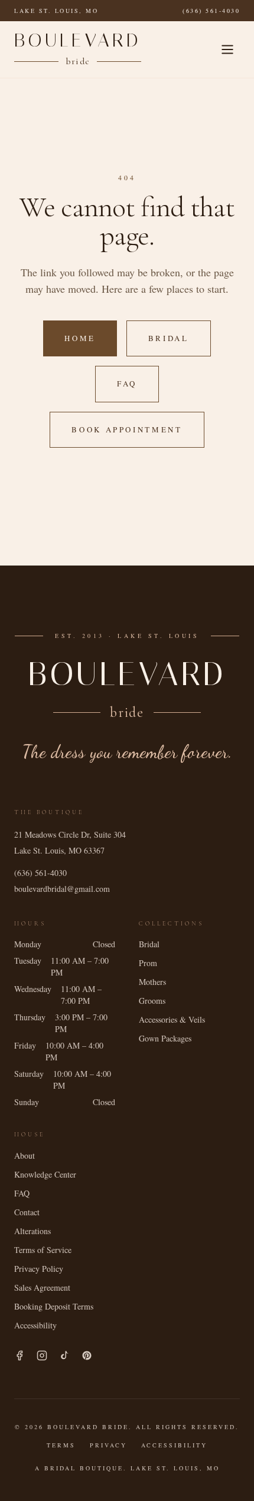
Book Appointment (126, 429)
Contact (27, 1212)
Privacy (108, 1445)
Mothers (152, 981)
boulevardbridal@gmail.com (62, 888)
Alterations (32, 1230)
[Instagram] (42, 1355)
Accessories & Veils (172, 1019)
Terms (61, 1445)
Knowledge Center (45, 1174)
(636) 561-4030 (211, 10)
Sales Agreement (42, 1287)
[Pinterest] (87, 1355)
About (24, 1155)
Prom (148, 962)
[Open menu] (227, 49)
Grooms (152, 1000)
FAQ (127, 383)
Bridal (168, 338)
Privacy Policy (38, 1268)
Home (80, 338)
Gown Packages (165, 1038)
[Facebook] (19, 1355)
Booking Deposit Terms (53, 1306)
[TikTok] (64, 1355)
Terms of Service (42, 1249)
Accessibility (35, 1325)
